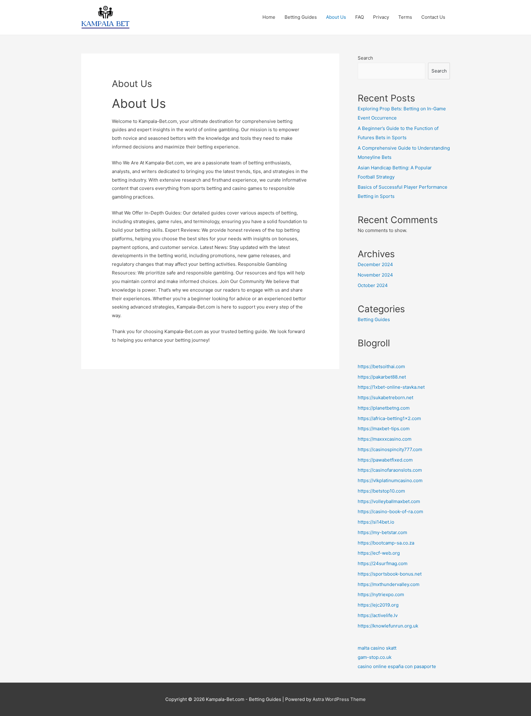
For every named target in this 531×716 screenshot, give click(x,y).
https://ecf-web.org (379, 553)
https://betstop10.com (381, 491)
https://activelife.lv (378, 615)
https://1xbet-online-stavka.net (391, 387)
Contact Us (433, 17)
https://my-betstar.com (382, 532)
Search (365, 58)
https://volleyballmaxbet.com (389, 501)
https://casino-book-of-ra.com (390, 511)
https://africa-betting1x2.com (389, 418)
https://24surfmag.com (382, 563)
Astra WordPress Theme (339, 699)
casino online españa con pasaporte (397, 666)
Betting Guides (301, 17)
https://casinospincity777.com (390, 449)
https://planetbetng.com (384, 408)
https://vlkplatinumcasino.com (390, 480)
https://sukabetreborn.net (385, 397)
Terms (405, 17)
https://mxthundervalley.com (388, 584)
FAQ (359, 17)
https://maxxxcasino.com (384, 439)
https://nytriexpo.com (381, 594)
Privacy (381, 17)
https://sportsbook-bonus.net (390, 574)
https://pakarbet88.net (382, 377)
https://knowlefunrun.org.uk (388, 626)
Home (268, 17)
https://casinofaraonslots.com (390, 470)
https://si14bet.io (376, 522)
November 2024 (375, 275)
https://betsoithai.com (381, 366)
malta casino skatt (377, 648)
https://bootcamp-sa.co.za (386, 543)
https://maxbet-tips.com (384, 428)
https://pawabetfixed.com (385, 460)
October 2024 (373, 285)
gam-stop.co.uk (374, 657)
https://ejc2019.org (378, 605)
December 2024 (375, 264)
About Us (336, 17)
